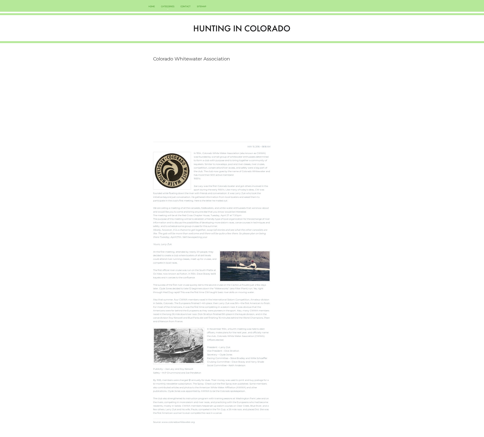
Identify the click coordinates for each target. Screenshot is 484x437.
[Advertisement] (212, 103)
